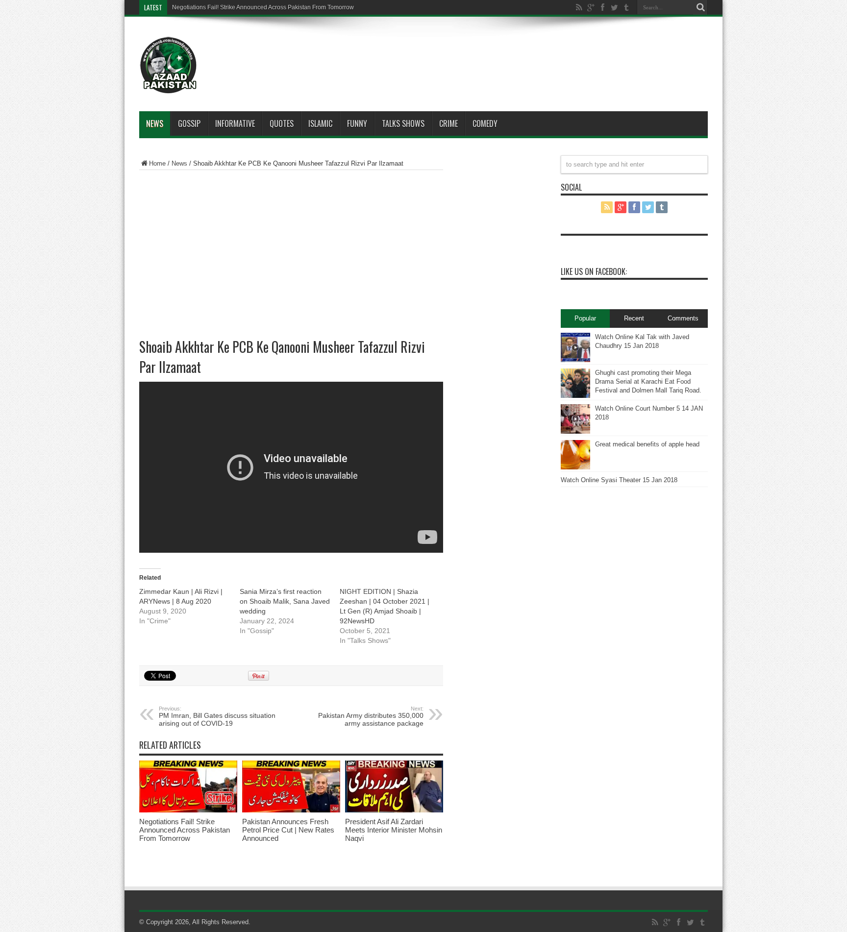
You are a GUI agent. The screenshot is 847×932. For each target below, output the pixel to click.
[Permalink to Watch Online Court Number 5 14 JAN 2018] (575, 431)
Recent (634, 318)
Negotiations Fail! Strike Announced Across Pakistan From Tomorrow (263, 7)
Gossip (189, 123)
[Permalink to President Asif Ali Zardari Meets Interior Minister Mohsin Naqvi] (394, 810)
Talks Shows (403, 123)
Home (157, 163)
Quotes (282, 123)
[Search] (700, 7)
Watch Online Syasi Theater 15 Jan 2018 (619, 480)
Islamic (320, 123)
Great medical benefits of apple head (647, 444)
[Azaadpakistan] (168, 86)
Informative (235, 123)
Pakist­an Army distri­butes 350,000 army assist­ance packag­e (371, 716)
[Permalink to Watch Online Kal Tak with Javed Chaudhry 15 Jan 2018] (575, 360)
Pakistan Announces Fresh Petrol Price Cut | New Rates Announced (288, 829)
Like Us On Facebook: (594, 271)
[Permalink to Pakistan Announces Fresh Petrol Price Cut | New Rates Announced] (291, 810)
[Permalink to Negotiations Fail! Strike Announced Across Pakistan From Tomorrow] (188, 810)
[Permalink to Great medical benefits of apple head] (575, 467)
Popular (585, 318)
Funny (357, 123)
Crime (448, 123)
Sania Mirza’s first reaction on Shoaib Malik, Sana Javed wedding (285, 601)
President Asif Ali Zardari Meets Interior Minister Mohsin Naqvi (393, 829)
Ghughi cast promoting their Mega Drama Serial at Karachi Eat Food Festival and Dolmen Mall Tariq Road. (648, 381)
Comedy (485, 123)
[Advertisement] (452, 51)
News (154, 123)
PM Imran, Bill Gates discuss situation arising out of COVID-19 (217, 716)
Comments (683, 318)
